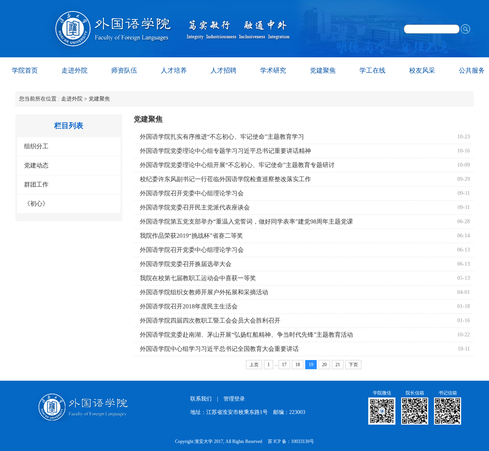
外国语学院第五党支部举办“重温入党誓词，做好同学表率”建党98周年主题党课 (246, 221)
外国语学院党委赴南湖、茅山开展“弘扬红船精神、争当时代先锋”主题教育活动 (246, 334)
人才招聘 (223, 70)
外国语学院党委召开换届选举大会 (186, 264)
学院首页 (25, 70)
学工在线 (372, 70)
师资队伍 (124, 70)
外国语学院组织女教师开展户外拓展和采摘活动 (204, 292)
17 (284, 364)
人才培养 (174, 70)
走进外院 (74, 70)
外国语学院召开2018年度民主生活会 (189, 306)
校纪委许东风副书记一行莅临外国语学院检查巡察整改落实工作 (225, 179)
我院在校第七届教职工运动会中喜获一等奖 (198, 278)
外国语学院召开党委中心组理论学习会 (192, 193)
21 (337, 364)
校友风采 (422, 70)
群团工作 (36, 184)
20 (324, 364)
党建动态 (36, 165)
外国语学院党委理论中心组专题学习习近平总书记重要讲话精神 (225, 151)
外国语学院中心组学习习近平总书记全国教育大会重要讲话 (219, 349)
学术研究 (273, 70)
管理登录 (234, 399)
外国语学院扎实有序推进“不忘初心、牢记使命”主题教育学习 (222, 136)
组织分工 (36, 146)
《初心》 (36, 203)
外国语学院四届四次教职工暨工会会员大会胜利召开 (210, 320)
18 (297, 364)
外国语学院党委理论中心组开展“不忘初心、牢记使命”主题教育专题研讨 (237, 165)
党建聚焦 (323, 70)
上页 (254, 364)
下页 (353, 364)
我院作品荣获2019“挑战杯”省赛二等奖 (191, 235)
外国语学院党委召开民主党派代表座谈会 (195, 207)
